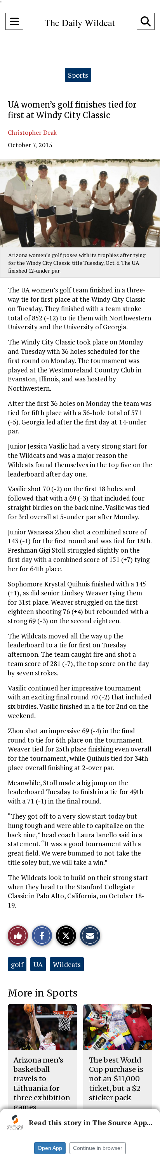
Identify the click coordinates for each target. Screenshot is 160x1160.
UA (38, 964)
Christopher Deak (32, 132)
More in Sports (43, 993)
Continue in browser (97, 1148)
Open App (50, 1148)
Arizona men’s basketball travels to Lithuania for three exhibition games (42, 1083)
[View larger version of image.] (80, 203)
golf (17, 964)
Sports (78, 75)
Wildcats (67, 964)
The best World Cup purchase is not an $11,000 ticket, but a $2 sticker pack (116, 1079)
